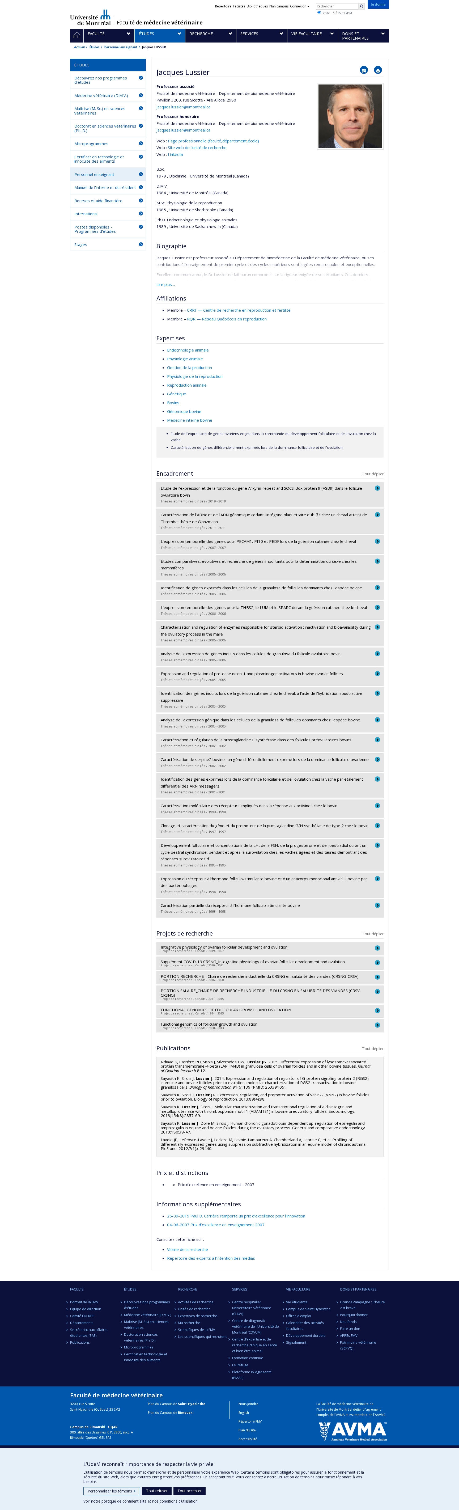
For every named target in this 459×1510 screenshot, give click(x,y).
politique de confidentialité (124, 1501)
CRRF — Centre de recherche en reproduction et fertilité (239, 310)
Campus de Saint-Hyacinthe (308, 1308)
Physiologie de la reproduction (195, 376)
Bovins (173, 402)
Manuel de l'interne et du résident (105, 187)
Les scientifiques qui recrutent (202, 1336)
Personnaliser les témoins (112, 1491)
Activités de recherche (196, 1302)
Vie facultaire (298, 1289)
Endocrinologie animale (188, 350)
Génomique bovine (184, 411)
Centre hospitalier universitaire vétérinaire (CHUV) (251, 1308)
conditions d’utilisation (179, 1501)
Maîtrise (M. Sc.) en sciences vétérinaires (99, 111)
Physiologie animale (185, 358)
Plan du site (247, 1430)
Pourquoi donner (354, 1314)
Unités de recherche (194, 1308)
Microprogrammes (91, 143)
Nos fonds (348, 1321)
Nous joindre (248, 1404)
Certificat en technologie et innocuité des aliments (99, 159)
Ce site (325, 13)
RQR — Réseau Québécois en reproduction (227, 319)
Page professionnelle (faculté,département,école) (213, 140)
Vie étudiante (297, 1302)
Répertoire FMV (250, 1421)
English (244, 1412)
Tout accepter (189, 1490)
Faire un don (350, 1328)
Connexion (298, 6)
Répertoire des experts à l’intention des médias (211, 1258)
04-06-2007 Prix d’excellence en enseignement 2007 (216, 1224)
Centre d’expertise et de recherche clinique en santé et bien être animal (254, 1345)
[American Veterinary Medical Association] (352, 1431)
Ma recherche (189, 1322)
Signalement (296, 1342)
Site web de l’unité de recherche (197, 147)
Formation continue (247, 1357)
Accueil (79, 47)
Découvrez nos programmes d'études (100, 80)
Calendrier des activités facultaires (305, 1325)
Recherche (187, 1289)
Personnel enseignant (120, 47)
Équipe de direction (85, 1308)
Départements (82, 1322)
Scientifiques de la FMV (196, 1329)
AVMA (340, 1414)
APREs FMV (349, 1335)
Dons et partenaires (358, 1289)
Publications (80, 1342)
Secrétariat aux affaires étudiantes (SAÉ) (89, 1332)
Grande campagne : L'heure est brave (362, 1305)
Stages (80, 244)
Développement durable (306, 1335)
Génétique (176, 393)
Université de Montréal (90, 17)
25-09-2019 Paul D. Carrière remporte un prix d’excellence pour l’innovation (236, 1216)
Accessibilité (248, 1439)
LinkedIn (175, 154)
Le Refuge (240, 1365)
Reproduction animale (187, 385)
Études (95, 47)
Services (239, 1289)
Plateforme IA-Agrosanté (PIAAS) (252, 1374)
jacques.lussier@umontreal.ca (183, 106)
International (85, 213)
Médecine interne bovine (189, 420)
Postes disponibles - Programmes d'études (95, 229)
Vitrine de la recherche (187, 1249)
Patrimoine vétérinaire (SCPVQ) (358, 1345)
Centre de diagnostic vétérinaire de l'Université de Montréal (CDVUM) (255, 1326)
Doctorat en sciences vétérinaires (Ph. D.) (105, 128)
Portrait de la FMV (84, 1302)
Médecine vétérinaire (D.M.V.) (101, 95)
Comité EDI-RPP (82, 1315)
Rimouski (186, 1412)
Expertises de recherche (198, 1315)
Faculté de (160, 22)
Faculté (77, 1289)
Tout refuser (157, 1490)
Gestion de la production (189, 367)
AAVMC (380, 1414)
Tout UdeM (344, 13)
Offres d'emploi (298, 1315)
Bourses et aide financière (98, 200)
